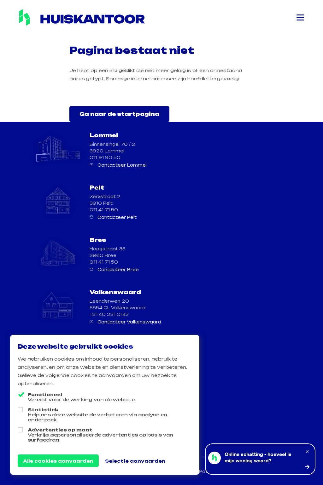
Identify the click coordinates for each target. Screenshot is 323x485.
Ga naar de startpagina (119, 114)
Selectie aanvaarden (135, 461)
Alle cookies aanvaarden (58, 461)
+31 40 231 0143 (109, 314)
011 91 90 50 (105, 157)
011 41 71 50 (104, 209)
